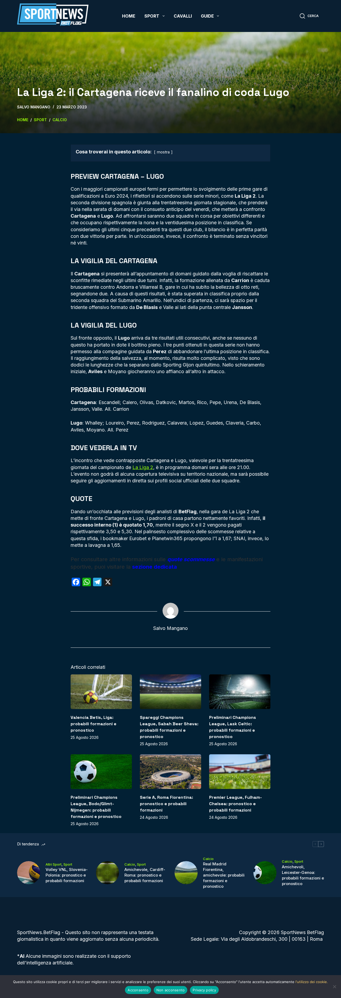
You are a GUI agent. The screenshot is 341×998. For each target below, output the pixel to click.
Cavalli (183, 16)
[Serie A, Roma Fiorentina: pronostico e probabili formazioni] (170, 771)
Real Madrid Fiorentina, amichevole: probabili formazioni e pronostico (224, 875)
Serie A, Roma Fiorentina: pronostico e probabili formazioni (166, 804)
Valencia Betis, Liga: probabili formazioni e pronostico (93, 724)
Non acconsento (170, 990)
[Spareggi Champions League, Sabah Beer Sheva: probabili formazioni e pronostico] (170, 691)
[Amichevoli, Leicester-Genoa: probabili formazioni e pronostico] (265, 872)
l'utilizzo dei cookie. (311, 982)
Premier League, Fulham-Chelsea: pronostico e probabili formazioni (235, 804)
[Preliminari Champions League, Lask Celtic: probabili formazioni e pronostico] (239, 691)
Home (128, 16)
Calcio (129, 864)
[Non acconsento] (334, 986)
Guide (207, 16)
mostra (163, 152)
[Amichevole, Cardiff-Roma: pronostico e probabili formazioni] (107, 872)
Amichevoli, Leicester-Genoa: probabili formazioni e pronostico (303, 875)
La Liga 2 (142, 467)
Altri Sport (54, 864)
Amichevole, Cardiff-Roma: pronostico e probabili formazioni (144, 875)
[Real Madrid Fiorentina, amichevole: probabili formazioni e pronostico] (186, 872)
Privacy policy (204, 990)
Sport (151, 16)
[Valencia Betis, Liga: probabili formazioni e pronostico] (101, 691)
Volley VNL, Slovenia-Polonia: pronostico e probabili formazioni (67, 875)
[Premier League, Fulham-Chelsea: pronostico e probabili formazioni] (239, 771)
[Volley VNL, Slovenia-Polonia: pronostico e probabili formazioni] (28, 872)
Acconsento (138, 990)
